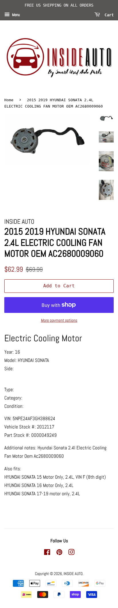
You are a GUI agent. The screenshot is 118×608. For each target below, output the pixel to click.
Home (8, 100)
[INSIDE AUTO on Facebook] (47, 553)
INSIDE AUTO (73, 573)
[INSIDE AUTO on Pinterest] (59, 553)
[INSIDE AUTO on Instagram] (71, 553)
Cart (108, 14)
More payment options (59, 320)
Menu (15, 14)
